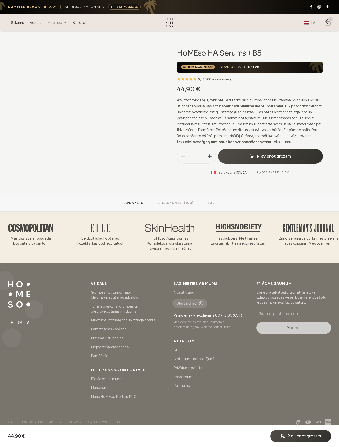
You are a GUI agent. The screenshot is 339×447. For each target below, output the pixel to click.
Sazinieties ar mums (195, 283)
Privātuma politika (188, 368)
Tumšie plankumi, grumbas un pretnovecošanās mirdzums (114, 309)
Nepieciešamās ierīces (110, 347)
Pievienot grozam (274, 156)
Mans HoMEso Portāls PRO (113, 396)
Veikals (99, 283)
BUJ (211, 203)
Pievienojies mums (106, 379)
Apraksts (134, 203)
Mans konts (100, 387)
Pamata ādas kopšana (108, 329)
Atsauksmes (175, 203)
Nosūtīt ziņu (183, 292)
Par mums (181, 385)
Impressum (182, 377)
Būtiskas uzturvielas (107, 338)
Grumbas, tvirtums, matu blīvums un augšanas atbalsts (114, 295)
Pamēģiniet (100, 356)
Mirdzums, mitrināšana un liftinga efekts (123, 320)
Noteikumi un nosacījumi (193, 359)
